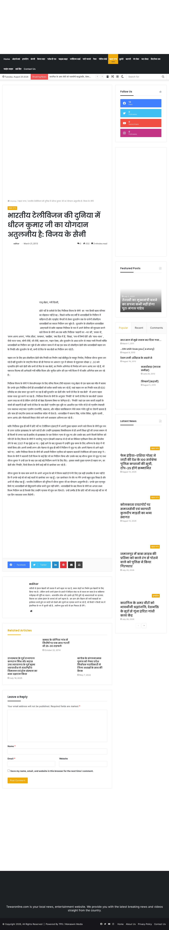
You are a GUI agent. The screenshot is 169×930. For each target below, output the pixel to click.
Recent (139, 327)
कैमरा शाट (41, 59)
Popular (123, 327)
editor (16, 243)
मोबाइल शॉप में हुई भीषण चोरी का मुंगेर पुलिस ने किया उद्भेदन (139, 304)
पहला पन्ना (113, 59)
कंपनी (33, 59)
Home (7, 59)
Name (12, 746)
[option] (141, 294)
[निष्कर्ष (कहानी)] (129, 392)
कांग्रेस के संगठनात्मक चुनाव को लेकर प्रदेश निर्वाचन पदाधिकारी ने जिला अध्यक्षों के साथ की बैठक (89, 665)
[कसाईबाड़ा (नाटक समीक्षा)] (129, 371)
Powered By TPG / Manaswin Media (64, 924)
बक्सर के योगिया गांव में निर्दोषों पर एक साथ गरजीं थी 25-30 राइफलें (55, 643)
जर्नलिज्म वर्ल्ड (75, 59)
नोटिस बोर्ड (103, 59)
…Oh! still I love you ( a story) (137, 349)
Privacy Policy (145, 924)
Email (11, 758)
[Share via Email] (71, 565)
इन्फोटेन (25, 59)
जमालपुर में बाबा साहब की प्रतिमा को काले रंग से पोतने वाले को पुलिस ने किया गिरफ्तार (139, 560)
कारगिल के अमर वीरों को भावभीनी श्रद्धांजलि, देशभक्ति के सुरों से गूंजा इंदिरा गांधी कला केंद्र (85, 76)
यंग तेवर (136, 59)
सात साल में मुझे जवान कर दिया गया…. (140, 340)
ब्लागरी (128, 59)
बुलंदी (121, 59)
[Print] (79, 565)
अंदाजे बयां (16, 59)
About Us (131, 924)
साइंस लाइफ (8, 69)
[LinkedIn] (55, 565)
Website (63, 758)
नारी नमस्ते (87, 59)
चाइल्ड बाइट (63, 59)
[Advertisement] (114, 26)
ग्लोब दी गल (51, 59)
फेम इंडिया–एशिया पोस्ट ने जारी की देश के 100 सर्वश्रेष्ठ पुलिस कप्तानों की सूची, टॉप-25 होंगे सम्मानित (138, 462)
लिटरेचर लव (155, 59)
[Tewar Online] (27, 14)
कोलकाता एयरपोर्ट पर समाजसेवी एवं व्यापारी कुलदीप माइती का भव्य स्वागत (136, 511)
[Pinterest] (63, 565)
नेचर (95, 59)
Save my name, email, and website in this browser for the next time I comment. (51, 771)
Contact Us (29, 69)
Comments (156, 327)
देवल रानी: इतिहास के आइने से (136, 358)
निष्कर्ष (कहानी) (150, 381)
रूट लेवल (145, 59)
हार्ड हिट (18, 69)
